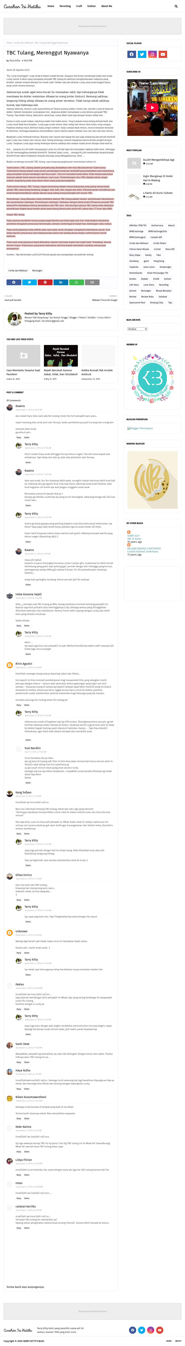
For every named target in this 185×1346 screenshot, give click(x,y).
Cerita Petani (159, 243)
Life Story (134, 285)
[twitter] (142, 54)
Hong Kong (159, 261)
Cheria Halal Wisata (139, 249)
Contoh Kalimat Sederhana (142, 551)
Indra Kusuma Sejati (29, 594)
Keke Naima (23, 1126)
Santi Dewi (22, 1044)
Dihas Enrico (24, 875)
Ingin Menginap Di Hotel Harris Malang (158, 178)
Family (148, 255)
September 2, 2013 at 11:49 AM (38, 963)
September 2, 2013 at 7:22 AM (28, 796)
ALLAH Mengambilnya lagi (158, 159)
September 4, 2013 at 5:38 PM (29, 1210)
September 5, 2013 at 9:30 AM (38, 554)
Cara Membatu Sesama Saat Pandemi (23, 372)
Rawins (20, 406)
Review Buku (147, 296)
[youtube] (163, 54)
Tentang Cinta (156, 302)
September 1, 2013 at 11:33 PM (29, 598)
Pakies (20, 984)
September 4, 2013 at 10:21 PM (38, 517)
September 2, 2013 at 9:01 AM (29, 935)
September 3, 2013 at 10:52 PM (29, 1163)
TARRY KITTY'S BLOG (33, 1341)
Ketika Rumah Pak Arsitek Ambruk (97, 372)
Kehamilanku (135, 273)
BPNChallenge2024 (157, 231)
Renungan (37, 270)
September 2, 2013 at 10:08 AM (29, 988)
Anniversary (157, 225)
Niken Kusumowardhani (31, 1097)
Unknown (21, 931)
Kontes (132, 279)
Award (171, 225)
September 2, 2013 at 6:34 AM (29, 667)
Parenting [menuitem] (65, 6)
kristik (156, 279)
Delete (26, 438)
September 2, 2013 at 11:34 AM (38, 636)
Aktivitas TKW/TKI (138, 225)
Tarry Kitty (14, 60)
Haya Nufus (23, 1070)
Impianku (134, 267)
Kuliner (167, 279)
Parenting (163, 285)
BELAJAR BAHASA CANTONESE (144, 548)
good (146, 261)
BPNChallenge (136, 231)
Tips (170, 302)
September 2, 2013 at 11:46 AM (38, 910)
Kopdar (144, 279)
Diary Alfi (170, 249)
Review (132, 296)
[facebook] (131, 54)
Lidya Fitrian (24, 1160)
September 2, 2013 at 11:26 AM (38, 448)
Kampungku (165, 267)
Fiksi (158, 255)
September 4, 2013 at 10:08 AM (29, 1187)
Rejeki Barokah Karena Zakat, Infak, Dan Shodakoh (61, 372)
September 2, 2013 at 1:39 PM (28, 1074)
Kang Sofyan (23, 792)
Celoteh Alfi (156, 237)
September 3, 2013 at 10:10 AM (29, 1101)
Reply (19, 438)
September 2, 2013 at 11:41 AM (38, 715)
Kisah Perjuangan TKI (157, 273)
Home (9, 43)
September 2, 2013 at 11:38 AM (29, 1048)
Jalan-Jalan (149, 267)
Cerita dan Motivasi (23, 43)
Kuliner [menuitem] (91, 6)
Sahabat (163, 296)
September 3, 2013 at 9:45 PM (29, 1130)
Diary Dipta (134, 255)
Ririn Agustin (24, 663)
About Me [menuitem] (106, 6)
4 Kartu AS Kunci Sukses (158, 193)
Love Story (149, 285)
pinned (132, 291)
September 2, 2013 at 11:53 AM (38, 1019)
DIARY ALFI (133, 535)
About (178, 1341)
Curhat (157, 249)
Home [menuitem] (51, 6)
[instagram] (152, 54)
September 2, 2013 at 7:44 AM (29, 879)
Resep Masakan (163, 291)
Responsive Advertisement (92, 26)
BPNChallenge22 (137, 237)
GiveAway (134, 261)
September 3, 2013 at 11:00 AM (38, 474)
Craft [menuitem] (79, 6)
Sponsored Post (137, 302)
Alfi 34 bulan (134, 538)
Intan (19, 1183)
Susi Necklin (33, 748)
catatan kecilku (26, 1206)
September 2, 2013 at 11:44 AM (38, 844)
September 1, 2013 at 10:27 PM (29, 410)
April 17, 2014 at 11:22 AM (35, 752)
